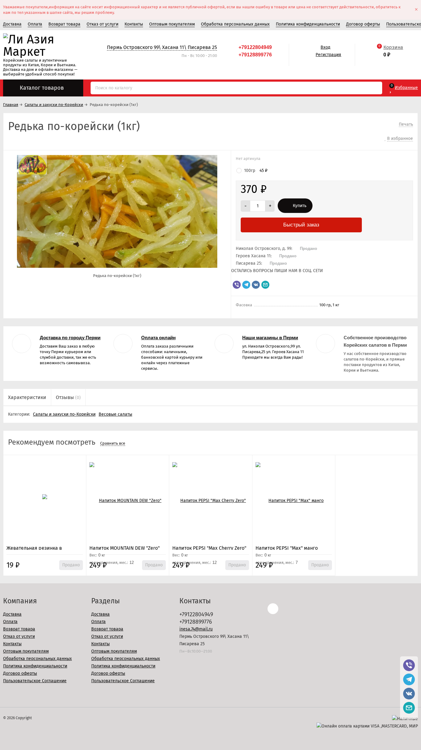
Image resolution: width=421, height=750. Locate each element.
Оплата (35, 24)
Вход (325, 47)
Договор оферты (363, 24)
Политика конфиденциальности (308, 24)
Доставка (12, 24)
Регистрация (328, 54)
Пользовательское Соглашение (35, 680)
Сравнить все (112, 443)
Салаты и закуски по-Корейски (64, 414)
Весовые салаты (115, 414)
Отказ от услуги (102, 24)
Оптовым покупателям (172, 24)
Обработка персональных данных (235, 24)
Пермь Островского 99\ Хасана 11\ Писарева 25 (162, 47)
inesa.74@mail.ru (196, 629)
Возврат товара (64, 24)
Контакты (134, 24)
